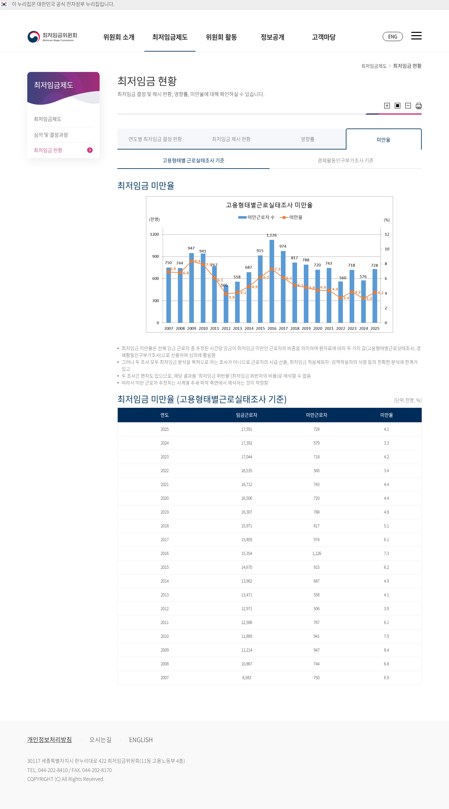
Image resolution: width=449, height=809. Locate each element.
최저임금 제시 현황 (231, 139)
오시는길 (100, 739)
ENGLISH (141, 739)
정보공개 (272, 37)
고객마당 (324, 37)
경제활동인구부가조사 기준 (346, 160)
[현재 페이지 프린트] (419, 106)
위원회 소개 (118, 37)
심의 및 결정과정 (51, 134)
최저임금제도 (170, 37)
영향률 (308, 139)
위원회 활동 (221, 37)
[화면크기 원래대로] (397, 105)
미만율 (383, 139)
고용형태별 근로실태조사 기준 (194, 160)
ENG (392, 36)
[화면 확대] (387, 105)
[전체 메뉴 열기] (416, 35)
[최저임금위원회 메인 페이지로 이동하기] (52, 37)
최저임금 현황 (48, 150)
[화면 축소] (408, 105)
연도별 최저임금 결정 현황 (155, 139)
